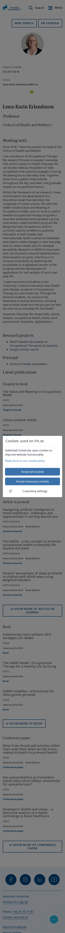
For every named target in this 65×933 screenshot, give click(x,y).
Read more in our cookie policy (25, 461)
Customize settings (35, 491)
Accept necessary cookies (32, 481)
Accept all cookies (32, 472)
